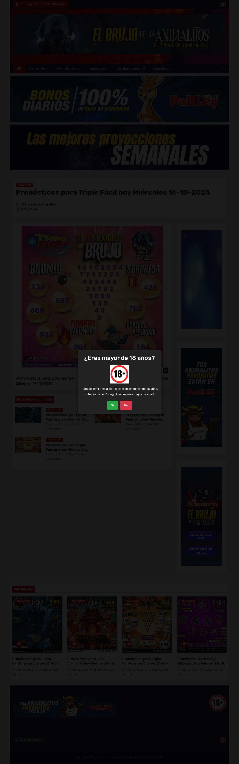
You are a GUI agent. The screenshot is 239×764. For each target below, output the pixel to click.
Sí (112, 405)
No (126, 405)
